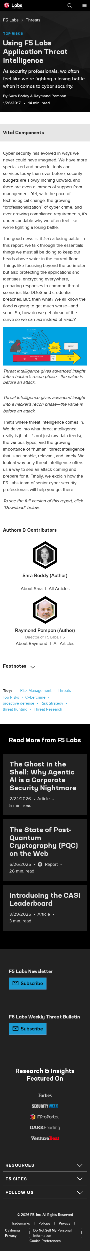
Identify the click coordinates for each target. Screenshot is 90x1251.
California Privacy (12, 1233)
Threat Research (48, 709)
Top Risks (13, 33)
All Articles (59, 588)
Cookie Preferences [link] (45, 1241)
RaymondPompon (50, 96)
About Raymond (31, 643)
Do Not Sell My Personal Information (52, 1233)
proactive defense (18, 703)
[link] (10, 20)
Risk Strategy (51, 703)
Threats (33, 20)
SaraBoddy (18, 96)
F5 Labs (10, 20)
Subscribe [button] (32, 984)
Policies (44, 1223)
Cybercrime (35, 697)
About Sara (31, 588)
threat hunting (15, 709)
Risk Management (36, 690)
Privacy (64, 1223)
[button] (67, 5)
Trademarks (20, 1223)
